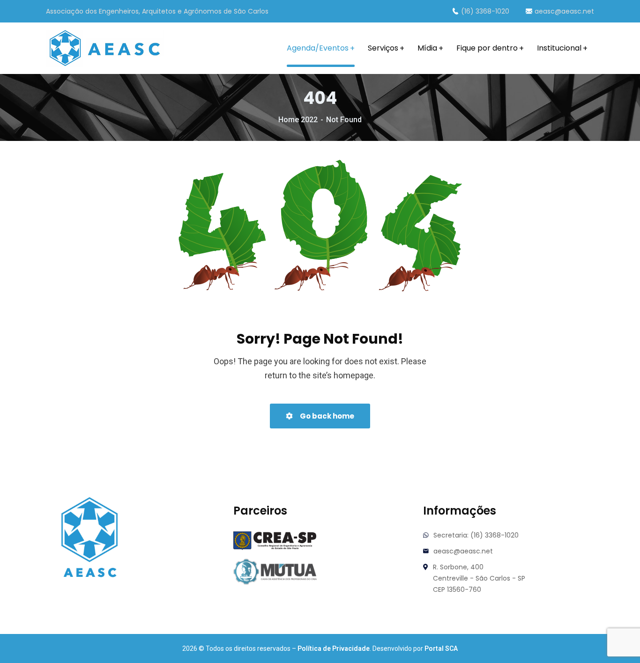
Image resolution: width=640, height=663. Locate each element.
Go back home (326, 416)
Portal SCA (441, 648)
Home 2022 (298, 119)
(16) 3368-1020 (485, 11)
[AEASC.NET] (105, 48)
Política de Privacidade (334, 648)
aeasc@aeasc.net (564, 11)
